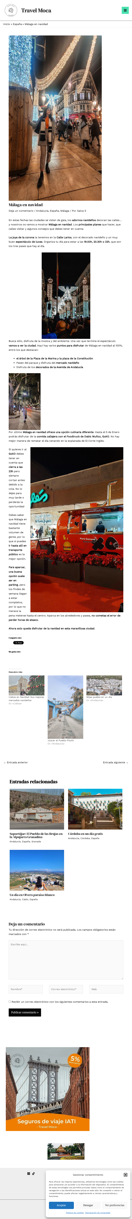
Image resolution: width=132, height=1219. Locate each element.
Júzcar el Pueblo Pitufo (61, 740)
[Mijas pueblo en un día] (104, 685)
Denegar (88, 1205)
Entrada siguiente (115, 762)
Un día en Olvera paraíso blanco (32, 895)
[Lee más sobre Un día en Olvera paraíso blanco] (37, 870)
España (54, 210)
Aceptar (61, 1205)
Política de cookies (75, 1213)
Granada (36, 841)
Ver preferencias (114, 1205)
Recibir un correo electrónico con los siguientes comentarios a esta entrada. (60, 1001)
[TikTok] (33, 1173)
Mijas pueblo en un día (99, 697)
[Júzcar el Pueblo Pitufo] (65, 707)
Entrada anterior (16, 762)
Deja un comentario (21, 210)
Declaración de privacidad (97, 1213)
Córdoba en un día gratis (85, 833)
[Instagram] (28, 1173)
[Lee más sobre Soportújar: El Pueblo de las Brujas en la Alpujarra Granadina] (37, 808)
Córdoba (85, 838)
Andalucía (42, 210)
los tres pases (17, 246)
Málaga (64, 210)
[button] (125, 1174)
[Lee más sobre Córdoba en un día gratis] (95, 808)
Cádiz (25, 899)
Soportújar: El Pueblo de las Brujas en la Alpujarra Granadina (36, 835)
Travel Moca (36, 10)
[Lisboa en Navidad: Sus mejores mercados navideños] (26, 685)
